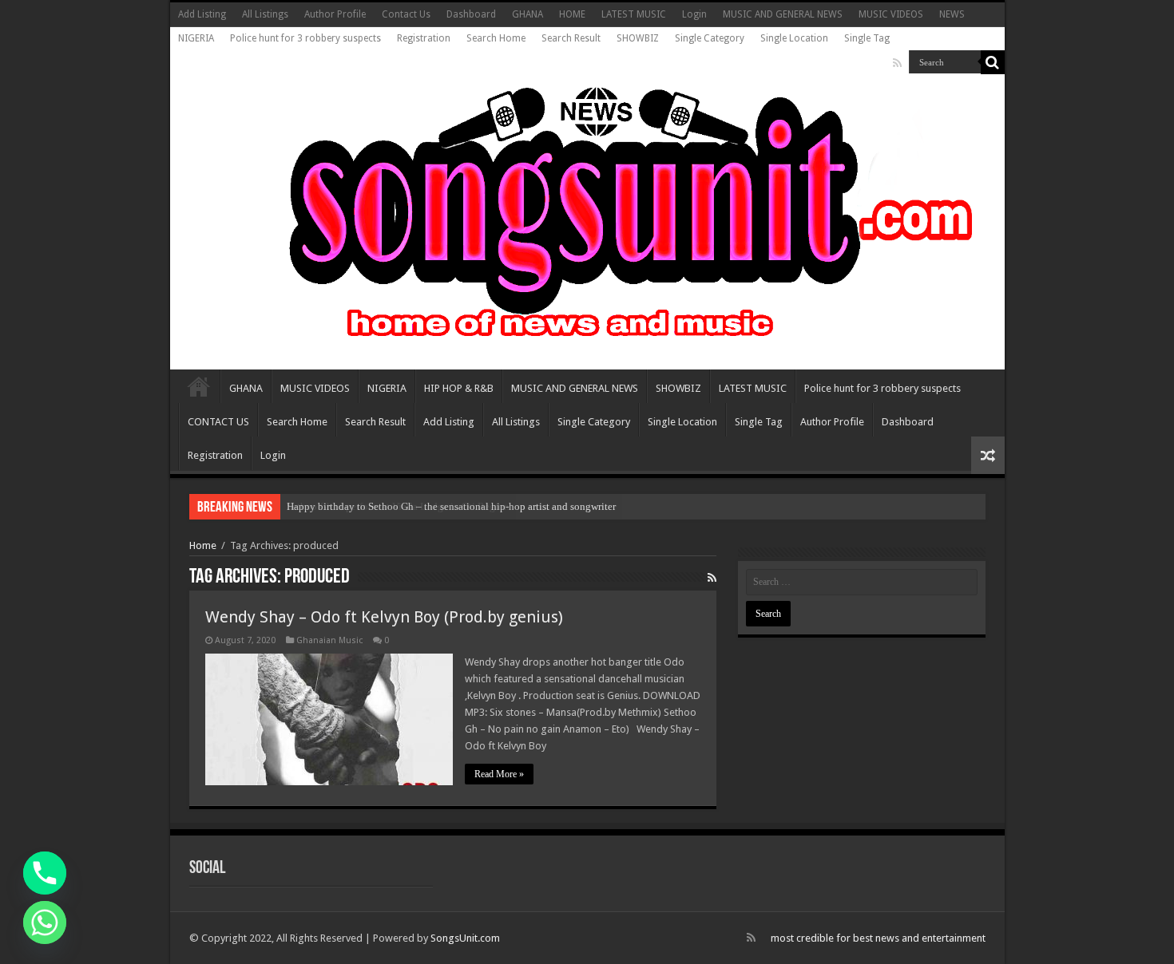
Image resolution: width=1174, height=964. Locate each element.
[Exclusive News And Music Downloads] (587, 211)
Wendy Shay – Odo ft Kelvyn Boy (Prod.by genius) (384, 616)
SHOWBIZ (638, 38)
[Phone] (44, 873)
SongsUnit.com (465, 938)
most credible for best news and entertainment (878, 938)
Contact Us (406, 14)
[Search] (993, 62)
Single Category (709, 38)
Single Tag (867, 38)
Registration (423, 38)
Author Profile (335, 14)
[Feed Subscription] (712, 577)
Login (694, 14)
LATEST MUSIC (633, 14)
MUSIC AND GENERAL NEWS (783, 14)
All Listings (265, 14)
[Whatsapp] (44, 922)
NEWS (952, 14)
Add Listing (202, 14)
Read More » (499, 774)
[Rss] (897, 63)
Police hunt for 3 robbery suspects (305, 38)
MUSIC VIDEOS (891, 14)
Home (202, 545)
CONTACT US (218, 422)
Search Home (496, 38)
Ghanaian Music (329, 640)
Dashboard (471, 14)
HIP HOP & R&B (459, 388)
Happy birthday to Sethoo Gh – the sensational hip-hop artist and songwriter (451, 506)
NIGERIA (196, 38)
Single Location (794, 38)
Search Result (571, 38)
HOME (572, 14)
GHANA (527, 14)
